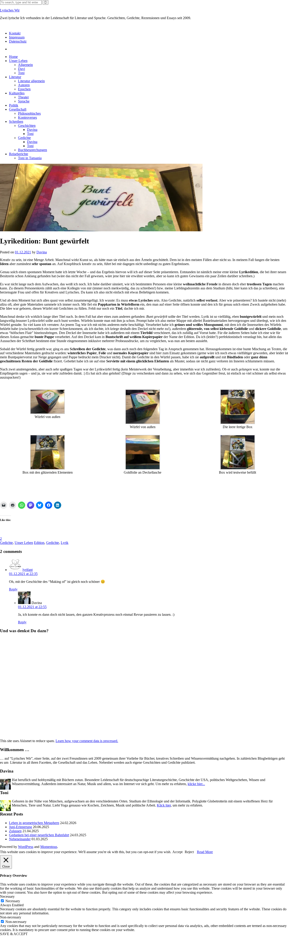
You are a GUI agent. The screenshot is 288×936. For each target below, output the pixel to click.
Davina (32, 130)
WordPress (25, 847)
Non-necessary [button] (10, 917)
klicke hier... (196, 784)
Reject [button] (189, 852)
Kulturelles (17, 93)
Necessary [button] (7, 896)
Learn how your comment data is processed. (87, 741)
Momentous (48, 847)
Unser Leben (18, 61)
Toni (21, 73)
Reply (13, 589)
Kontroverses (27, 117)
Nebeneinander (20, 839)
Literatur (15, 77)
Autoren (24, 85)
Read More (205, 852)
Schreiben (16, 121)
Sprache (23, 101)
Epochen (24, 89)
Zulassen (15, 831)
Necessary (12, 901)
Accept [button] (177, 852)
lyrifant (27, 570)
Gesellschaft (17, 109)
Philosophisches (29, 113)
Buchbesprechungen (32, 150)
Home (13, 57)
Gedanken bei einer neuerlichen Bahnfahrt (39, 835)
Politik (13, 105)
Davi (21, 69)
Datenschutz (18, 41)
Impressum (17, 37)
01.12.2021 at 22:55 (32, 607)
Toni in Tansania (30, 158)
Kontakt (14, 33)
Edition (39, 543)
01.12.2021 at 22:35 (23, 574)
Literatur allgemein (31, 81)
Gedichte (24, 138)
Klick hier (164, 805)
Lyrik (64, 543)
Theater (23, 97)
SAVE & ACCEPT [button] (14, 934)
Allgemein (25, 65)
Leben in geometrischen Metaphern (34, 823)
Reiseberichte (18, 154)
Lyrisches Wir (10, 10)
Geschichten (27, 125)
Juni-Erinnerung (20, 827)
